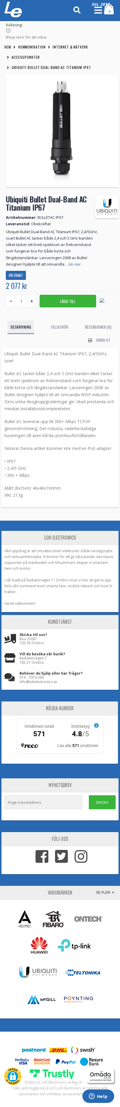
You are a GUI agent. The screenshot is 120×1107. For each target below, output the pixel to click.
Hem (7, 46)
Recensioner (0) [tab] (98, 327)
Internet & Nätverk (70, 46)
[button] (13, 1076)
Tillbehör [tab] (59, 327)
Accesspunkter (26, 57)
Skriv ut (102, 340)
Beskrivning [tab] (20, 327)
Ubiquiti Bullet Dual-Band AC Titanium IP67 (51, 67)
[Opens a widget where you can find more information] (98, 1096)
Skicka (102, 802)
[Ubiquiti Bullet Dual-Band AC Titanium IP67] (62, 130)
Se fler (103, 893)
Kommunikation (32, 46)
